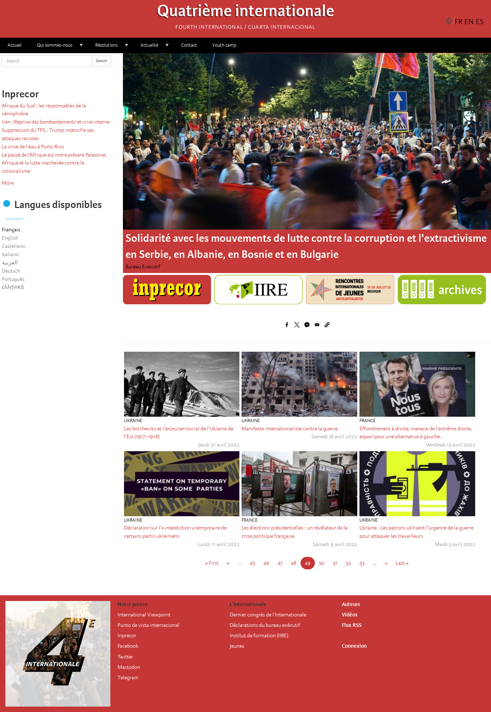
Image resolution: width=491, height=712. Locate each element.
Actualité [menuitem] (145, 47)
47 (282, 563)
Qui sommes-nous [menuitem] (50, 47)
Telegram (128, 677)
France (367, 420)
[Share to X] (296, 324)
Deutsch (11, 271)
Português (13, 279)
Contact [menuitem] (189, 45)
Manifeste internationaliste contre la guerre (290, 428)
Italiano (10, 254)
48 (296, 563)
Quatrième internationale (245, 12)
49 (310, 564)
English (10, 238)
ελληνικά (13, 287)
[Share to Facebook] (286, 324)
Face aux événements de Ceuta (196, 238)
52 (350, 563)
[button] (327, 324)
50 (324, 563)
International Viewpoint (144, 614)
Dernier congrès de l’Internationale (268, 614)
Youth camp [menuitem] (224, 45)
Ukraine (133, 420)
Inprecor (127, 635)
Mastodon (129, 667)
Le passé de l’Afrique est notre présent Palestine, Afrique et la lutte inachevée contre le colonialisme (54, 163)
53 (364, 563)
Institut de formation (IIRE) (259, 635)
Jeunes (237, 646)
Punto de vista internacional (148, 625)
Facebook (128, 646)
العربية (10, 262)
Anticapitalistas (142, 266)
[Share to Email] (317, 324)
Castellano (13, 246)
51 (337, 563)
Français (11, 229)
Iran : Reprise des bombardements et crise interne (56, 122)
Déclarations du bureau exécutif (265, 625)
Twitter (125, 656)
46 (268, 563)
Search (101, 61)
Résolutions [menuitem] (103, 47)
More (8, 183)
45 (255, 563)
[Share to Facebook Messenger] (307, 324)
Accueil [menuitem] (15, 45)
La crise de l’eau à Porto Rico (33, 146)
